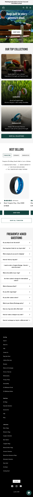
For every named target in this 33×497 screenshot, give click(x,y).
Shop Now (16, 213)
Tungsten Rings (6, 443)
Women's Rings (6, 432)
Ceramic (16, 155)
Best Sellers (6, 439)
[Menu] (30, 7)
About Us (5, 344)
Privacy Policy (6, 379)
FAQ (4, 348)
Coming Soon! (6, 471)
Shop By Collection (7, 405)
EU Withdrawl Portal (8, 387)
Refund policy (6, 375)
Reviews (5, 364)
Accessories (6, 409)
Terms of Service (7, 372)
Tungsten (7, 155)
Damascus (25, 155)
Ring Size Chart (6, 356)
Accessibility (6, 383)
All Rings (5, 402)
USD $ (16, 481)
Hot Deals (5, 467)
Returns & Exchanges (8, 368)
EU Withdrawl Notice (8, 391)
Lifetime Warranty (7, 360)
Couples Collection (7, 435)
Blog (4, 417)
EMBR (18, 491)
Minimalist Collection (8, 459)
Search (4, 340)
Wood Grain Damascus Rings (10, 455)
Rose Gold (5, 463)
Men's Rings (6, 428)
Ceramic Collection (7, 451)
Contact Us (5, 352)
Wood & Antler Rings (8, 447)
